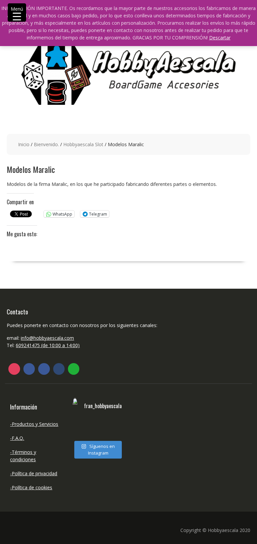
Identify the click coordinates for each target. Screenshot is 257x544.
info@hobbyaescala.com (47, 338)
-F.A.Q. (17, 438)
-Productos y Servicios (34, 424)
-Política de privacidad (33, 473)
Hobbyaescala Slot (83, 144)
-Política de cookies (31, 487)
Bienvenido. (46, 144)
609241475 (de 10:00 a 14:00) (48, 345)
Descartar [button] (220, 37)
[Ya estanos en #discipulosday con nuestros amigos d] (84, 429)
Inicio (23, 144)
